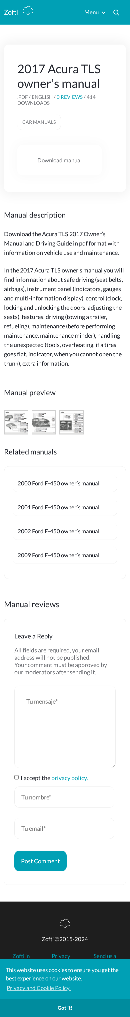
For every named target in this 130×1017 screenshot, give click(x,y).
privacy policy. (69, 777)
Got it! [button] (65, 1008)
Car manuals (39, 122)
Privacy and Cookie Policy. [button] (39, 987)
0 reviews (70, 97)
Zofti (11, 12)
